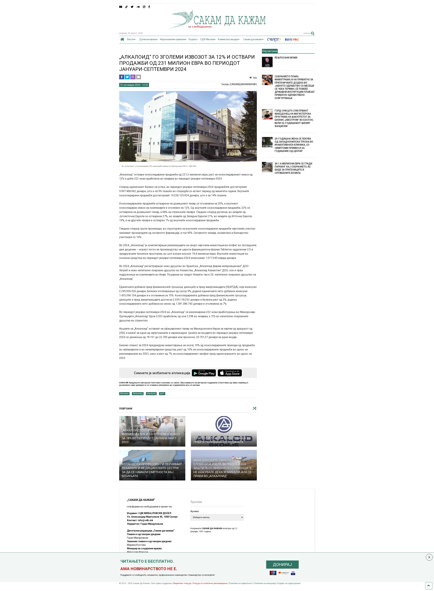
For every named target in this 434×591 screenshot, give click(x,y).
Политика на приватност (240, 583)
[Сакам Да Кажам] (217, 27)
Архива (194, 511)
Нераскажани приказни (173, 39)
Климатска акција (228, 39)
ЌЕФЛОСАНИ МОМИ (286, 57)
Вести (130, 39)
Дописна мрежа (148, 39)
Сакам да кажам (252, 39)
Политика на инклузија (265, 583)
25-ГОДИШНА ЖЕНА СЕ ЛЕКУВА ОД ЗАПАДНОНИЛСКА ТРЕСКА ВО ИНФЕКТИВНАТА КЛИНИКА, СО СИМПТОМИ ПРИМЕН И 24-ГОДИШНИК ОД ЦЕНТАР (294, 144)
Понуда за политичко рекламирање (210, 583)
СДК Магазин (207, 39)
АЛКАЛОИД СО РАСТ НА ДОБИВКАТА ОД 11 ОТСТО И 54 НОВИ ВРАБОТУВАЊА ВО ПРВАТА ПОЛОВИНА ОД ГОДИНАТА (222, 438)
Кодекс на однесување (288, 583)
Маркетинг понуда (182, 583)
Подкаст (193, 39)
